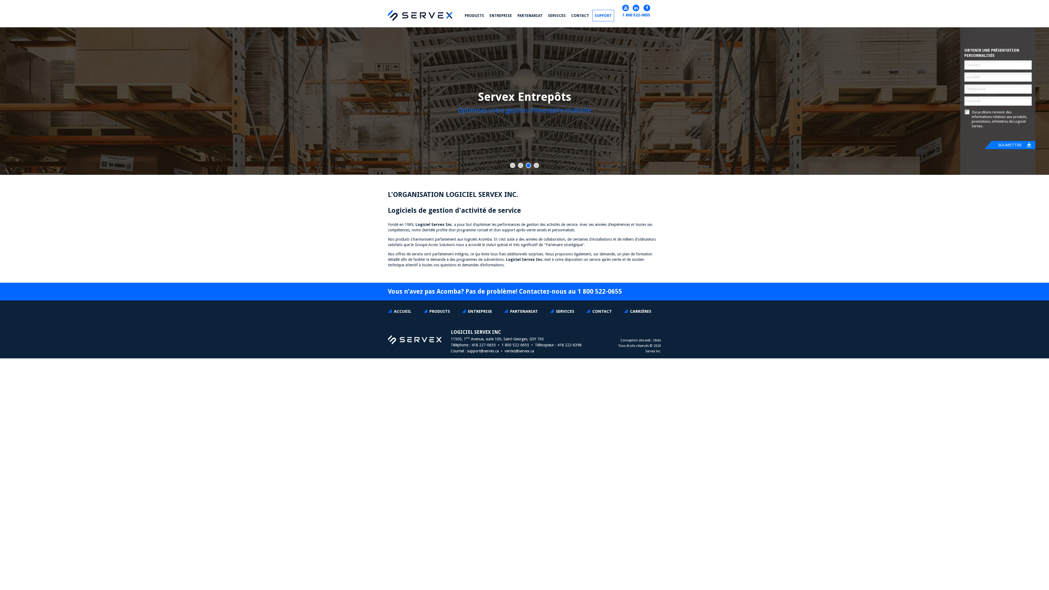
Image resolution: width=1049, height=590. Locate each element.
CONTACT (602, 311)
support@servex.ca (483, 351)
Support (603, 15)
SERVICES (565, 311)
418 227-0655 (484, 345)
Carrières (640, 311)
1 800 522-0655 (636, 15)
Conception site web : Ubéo (640, 340)
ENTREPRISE (480, 311)
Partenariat (524, 311)
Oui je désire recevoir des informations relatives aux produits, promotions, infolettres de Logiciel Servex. (999, 119)
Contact (580, 15)
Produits (439, 311)
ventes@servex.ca (519, 351)
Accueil (402, 311)
